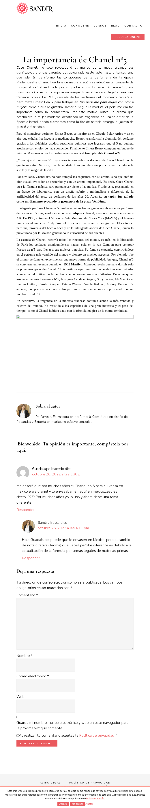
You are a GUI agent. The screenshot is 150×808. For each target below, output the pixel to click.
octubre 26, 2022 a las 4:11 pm (63, 528)
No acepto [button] (77, 804)
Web (20, 696)
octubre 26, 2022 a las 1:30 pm (58, 474)
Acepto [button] (63, 804)
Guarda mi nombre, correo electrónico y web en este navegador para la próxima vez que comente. (72, 725)
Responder (25, 509)
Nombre (24, 655)
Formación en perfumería (34, 8)
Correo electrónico (32, 676)
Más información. (95, 798)
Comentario (27, 595)
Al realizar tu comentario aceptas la (68, 735)
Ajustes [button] (89, 804)
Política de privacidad (96, 735)
